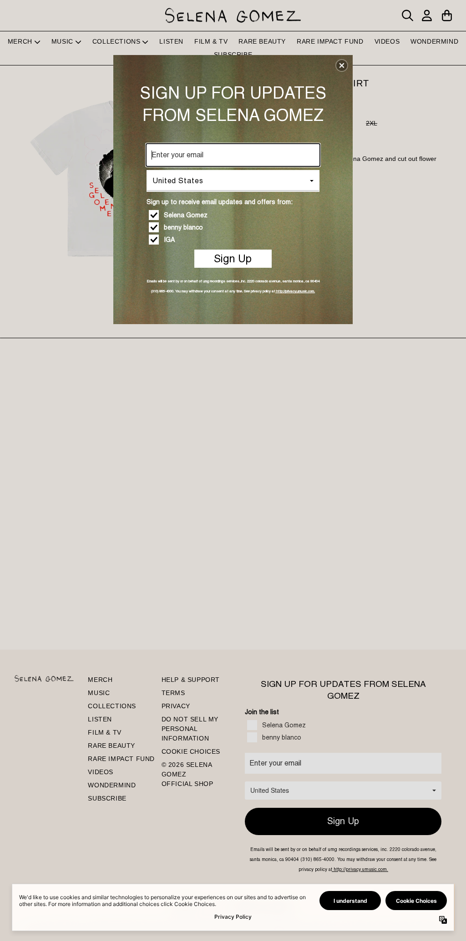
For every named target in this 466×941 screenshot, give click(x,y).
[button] (341, 65)
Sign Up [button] (233, 258)
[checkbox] (234, 215)
